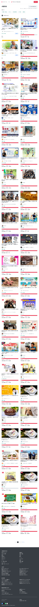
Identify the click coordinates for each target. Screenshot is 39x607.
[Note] (7, 603)
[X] (3, 603)
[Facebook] (2, 603)
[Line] (5, 603)
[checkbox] (2, 15)
